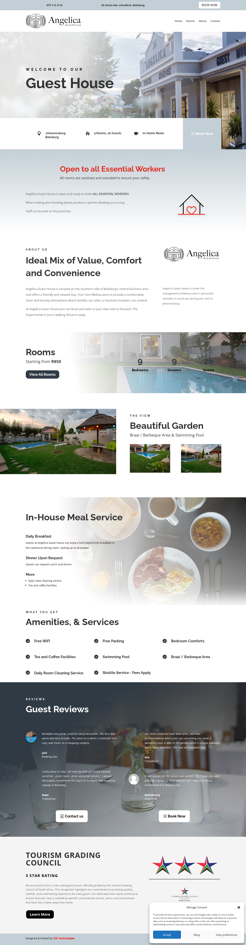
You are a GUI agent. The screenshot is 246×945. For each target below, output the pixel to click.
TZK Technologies (64, 938)
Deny (197, 935)
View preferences (226, 935)
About (203, 21)
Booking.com (49, 756)
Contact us (74, 816)
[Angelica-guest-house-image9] (150, 471)
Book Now (204, 133)
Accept (167, 935)
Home (178, 21)
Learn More (40, 914)
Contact (215, 21)
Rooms (190, 21)
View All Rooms (42, 374)
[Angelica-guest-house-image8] (201, 471)
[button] (239, 907)
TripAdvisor (49, 798)
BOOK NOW (209, 5)
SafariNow (151, 798)
